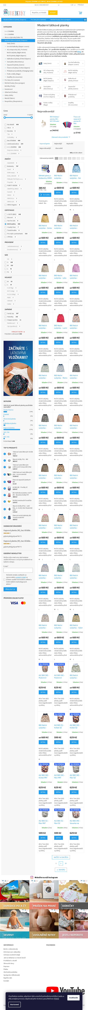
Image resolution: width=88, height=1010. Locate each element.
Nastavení (14, 1004)
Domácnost (8, 89)
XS (9, 259)
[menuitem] (14, 19)
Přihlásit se (10, 589)
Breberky (12, 166)
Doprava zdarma (14, 150)
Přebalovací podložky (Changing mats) (20, 71)
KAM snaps (12, 173)
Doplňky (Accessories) (14, 77)
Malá (10, 297)
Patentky (12, 317)
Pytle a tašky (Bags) (14, 74)
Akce (10, 128)
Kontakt (6, 981)
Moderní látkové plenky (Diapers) (16, 40)
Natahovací (12, 323)
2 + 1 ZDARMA (9, 34)
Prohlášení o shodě (10, 961)
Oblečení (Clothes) (11, 92)
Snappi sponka (14, 320)
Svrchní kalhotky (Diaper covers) (18, 46)
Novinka (11, 131)
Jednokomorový (14, 246)
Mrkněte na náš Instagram (46, 877)
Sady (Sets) (11, 43)
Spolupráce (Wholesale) (12, 975)
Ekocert (11, 217)
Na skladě (13, 124)
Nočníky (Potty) (10, 86)
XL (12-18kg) (12, 294)
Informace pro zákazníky (12, 952)
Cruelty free (13, 227)
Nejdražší (70, 144)
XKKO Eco (12, 198)
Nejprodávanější (45, 148)
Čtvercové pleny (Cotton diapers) (18, 68)
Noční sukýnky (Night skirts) (16, 52)
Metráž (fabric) (10, 98)
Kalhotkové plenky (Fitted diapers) (19, 59)
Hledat (53, 13)
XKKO (10, 195)
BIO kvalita (13, 224)
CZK (72, 5)
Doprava (6, 966)
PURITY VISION (13, 185)
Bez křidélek (13, 140)
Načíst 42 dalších (61, 857)
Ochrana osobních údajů (12, 955)
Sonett (11, 192)
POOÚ (56, 998)
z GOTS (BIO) (14, 214)
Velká (10, 304)
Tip (9, 134)
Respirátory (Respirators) (13, 101)
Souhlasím (73, 997)
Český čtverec (9, 410)
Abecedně (59, 148)
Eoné (10, 169)
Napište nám (8, 978)
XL (9, 272)
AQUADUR (12, 163)
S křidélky (12, 137)
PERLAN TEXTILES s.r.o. (16, 179)
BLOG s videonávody (42, 5)
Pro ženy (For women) (12, 80)
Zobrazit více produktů (60, 137)
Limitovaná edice (15, 144)
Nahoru (62, 870)
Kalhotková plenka (10, 423)
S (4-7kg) (11, 288)
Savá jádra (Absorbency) (15, 62)
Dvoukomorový (14, 249)
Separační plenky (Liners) (15, 65)
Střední (11, 301)
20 (65, 863)
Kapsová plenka (9, 428)
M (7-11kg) (12, 291)
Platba (6, 969)
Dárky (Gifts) (9, 95)
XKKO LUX (12, 202)
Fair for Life (12, 221)
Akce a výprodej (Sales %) (14, 37)
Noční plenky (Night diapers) (16, 56)
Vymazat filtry (17, 332)
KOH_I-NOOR (13, 176)
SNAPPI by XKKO (14, 189)
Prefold (6, 414)
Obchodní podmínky (10, 972)
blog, (79, 52)
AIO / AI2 (6, 437)
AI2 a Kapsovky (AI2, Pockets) (17, 50)
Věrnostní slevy (9, 963)
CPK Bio (11, 237)
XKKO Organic (13, 205)
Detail (58, 192)
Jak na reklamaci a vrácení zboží (15, 958)
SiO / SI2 (6, 432)
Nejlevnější (58, 144)
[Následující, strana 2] (61, 863)
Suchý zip (12, 313)
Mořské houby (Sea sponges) (15, 83)
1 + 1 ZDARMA (9, 31)
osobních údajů (20, 577)
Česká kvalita (13, 230)
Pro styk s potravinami (17, 234)
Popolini (11, 182)
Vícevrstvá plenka (10, 419)
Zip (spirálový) (13, 326)
